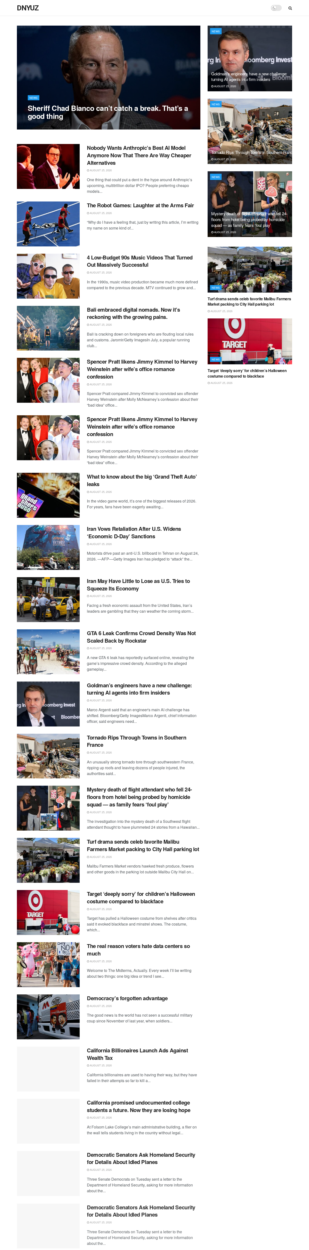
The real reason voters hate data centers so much (138, 949)
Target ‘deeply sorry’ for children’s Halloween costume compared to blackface (141, 897)
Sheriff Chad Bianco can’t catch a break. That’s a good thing (108, 112)
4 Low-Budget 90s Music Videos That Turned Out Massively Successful (140, 261)
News (33, 98)
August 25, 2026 (41, 126)
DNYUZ (28, 8)
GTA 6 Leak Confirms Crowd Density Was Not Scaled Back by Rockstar (141, 636)
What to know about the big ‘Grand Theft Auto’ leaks (142, 480)
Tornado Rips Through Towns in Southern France (136, 741)
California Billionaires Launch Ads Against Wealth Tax (137, 1054)
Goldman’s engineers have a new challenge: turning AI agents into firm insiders (139, 689)
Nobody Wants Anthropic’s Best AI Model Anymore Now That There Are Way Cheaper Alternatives (139, 155)
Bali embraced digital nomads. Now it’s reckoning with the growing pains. (133, 313)
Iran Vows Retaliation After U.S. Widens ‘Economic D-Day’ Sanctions (134, 532)
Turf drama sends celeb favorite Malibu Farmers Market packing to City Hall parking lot (143, 845)
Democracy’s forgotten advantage (127, 998)
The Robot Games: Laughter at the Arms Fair (140, 205)
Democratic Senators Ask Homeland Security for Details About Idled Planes (141, 1158)
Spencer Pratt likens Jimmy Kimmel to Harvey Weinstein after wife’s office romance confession (142, 369)
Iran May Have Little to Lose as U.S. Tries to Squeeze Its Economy (138, 584)
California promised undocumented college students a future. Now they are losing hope (138, 1106)
